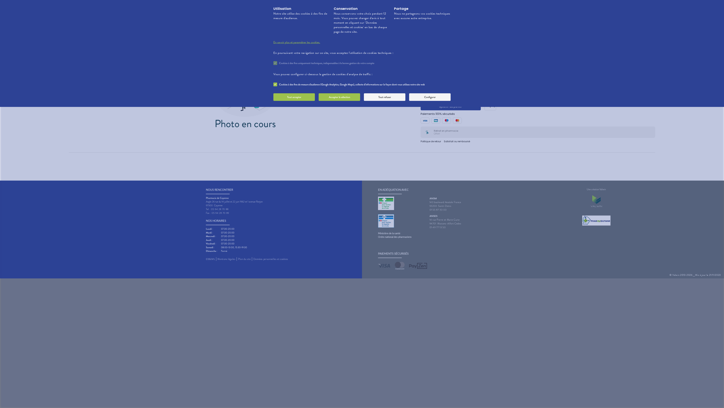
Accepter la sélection (339, 97)
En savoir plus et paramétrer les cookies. (296, 42)
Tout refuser (384, 97)
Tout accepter (294, 97)
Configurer (430, 97)
